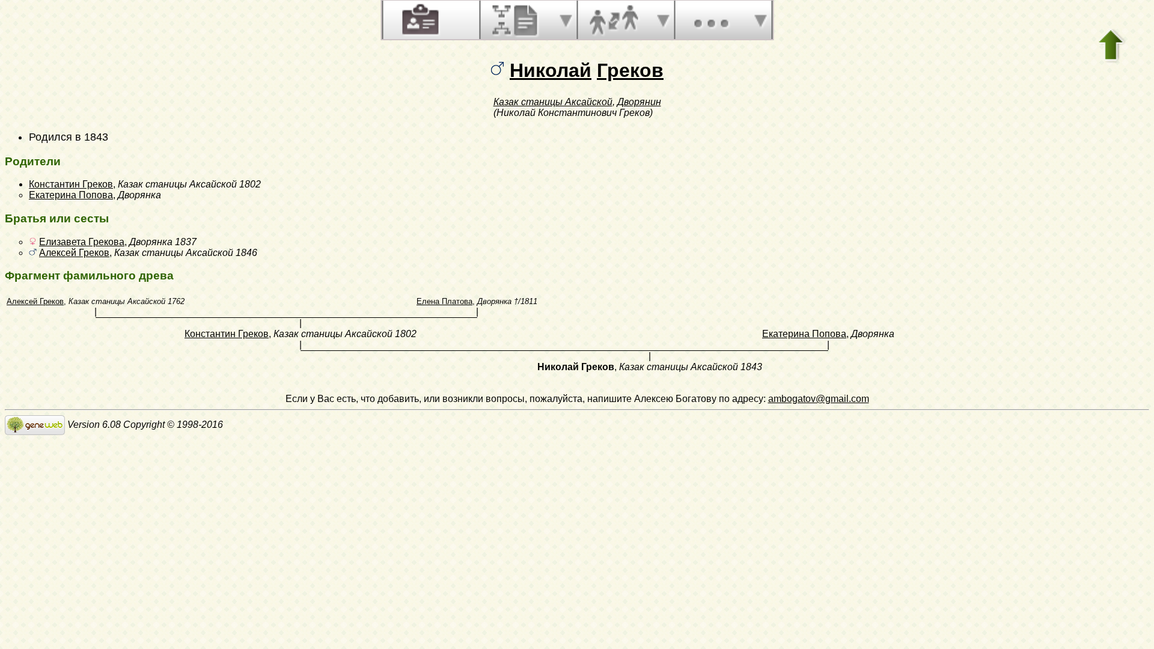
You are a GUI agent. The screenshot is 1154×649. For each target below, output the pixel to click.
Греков (630, 70)
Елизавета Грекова (81, 242)
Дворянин (639, 102)
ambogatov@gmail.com (818, 399)
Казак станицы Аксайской (552, 102)
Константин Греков (71, 184)
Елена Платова (444, 301)
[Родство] (614, 20)
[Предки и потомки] (516, 20)
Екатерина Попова (71, 195)
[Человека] (419, 20)
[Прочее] (711, 20)
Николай (550, 70)
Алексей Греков (74, 253)
